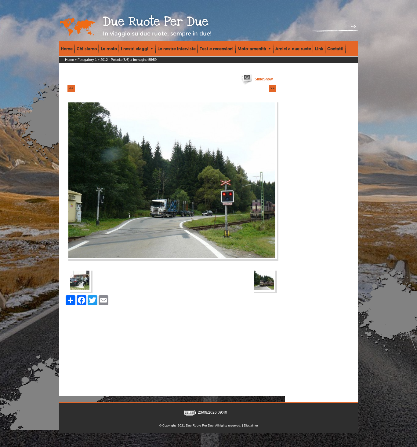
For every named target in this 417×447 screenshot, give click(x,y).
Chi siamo (87, 48)
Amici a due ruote (293, 48)
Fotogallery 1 (87, 59)
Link (319, 48)
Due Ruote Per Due (156, 21)
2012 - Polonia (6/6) (114, 59)
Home (67, 48)
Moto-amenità (252, 48)
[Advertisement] (312, 104)
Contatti (335, 48)
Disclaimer (251, 425)
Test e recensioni (217, 48)
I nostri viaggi (134, 48)
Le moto (109, 48)
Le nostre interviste (177, 48)
